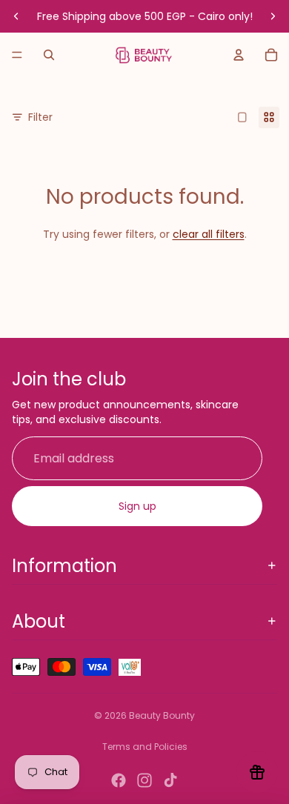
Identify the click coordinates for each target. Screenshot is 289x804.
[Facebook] (118, 780)
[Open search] (49, 55)
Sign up (137, 506)
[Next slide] (272, 16)
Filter (40, 117)
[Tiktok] (170, 780)
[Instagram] (144, 780)
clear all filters (209, 234)
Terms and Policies (144, 746)
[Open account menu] (238, 55)
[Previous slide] (16, 16)
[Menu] (17, 55)
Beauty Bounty (162, 715)
